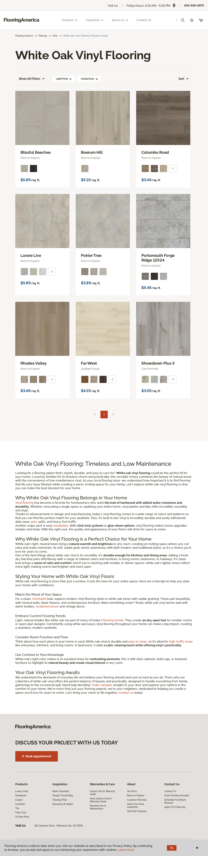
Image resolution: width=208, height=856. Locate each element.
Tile (17, 808)
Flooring (43, 35)
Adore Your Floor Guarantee (135, 805)
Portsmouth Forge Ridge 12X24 (158, 257)
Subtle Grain (87, 78)
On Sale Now (22, 816)
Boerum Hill (92, 152)
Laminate (20, 804)
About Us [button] (118, 20)
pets (34, 521)
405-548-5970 (194, 5)
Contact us (126, 692)
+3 (112, 379)
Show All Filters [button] (29, 78)
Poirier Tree (91, 255)
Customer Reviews (137, 800)
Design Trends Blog (62, 795)
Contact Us (143, 20)
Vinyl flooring (24, 502)
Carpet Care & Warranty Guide (102, 792)
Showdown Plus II (158, 363)
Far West (89, 363)
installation (60, 525)
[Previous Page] (94, 414)
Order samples (102, 685)
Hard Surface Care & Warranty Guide (100, 800)
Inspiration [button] (92, 20)
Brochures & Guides (62, 804)
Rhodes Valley (33, 363)
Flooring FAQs (59, 800)
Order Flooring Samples (176, 795)
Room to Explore (135, 795)
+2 (52, 271)
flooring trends (113, 620)
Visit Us (113, 5)
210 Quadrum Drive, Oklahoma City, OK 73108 (58, 825)
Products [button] (68, 20)
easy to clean (137, 641)
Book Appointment (38, 756)
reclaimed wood (46, 606)
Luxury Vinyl (21, 791)
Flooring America (24, 35)
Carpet (18, 800)
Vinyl (55, 35)
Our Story (132, 791)
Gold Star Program (137, 811)
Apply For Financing (174, 807)
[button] (182, 20)
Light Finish (62, 78)
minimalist (39, 598)
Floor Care (20, 812)
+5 (172, 379)
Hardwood (20, 795)
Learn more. (126, 849)
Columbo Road (155, 152)
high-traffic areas (181, 641)
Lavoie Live (30, 255)
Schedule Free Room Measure (175, 801)
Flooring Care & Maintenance (98, 807)
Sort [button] (181, 78)
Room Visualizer (60, 791)
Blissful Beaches (35, 152)
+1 (173, 168)
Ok (171, 848)
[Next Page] (113, 414)
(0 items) (201, 20)
